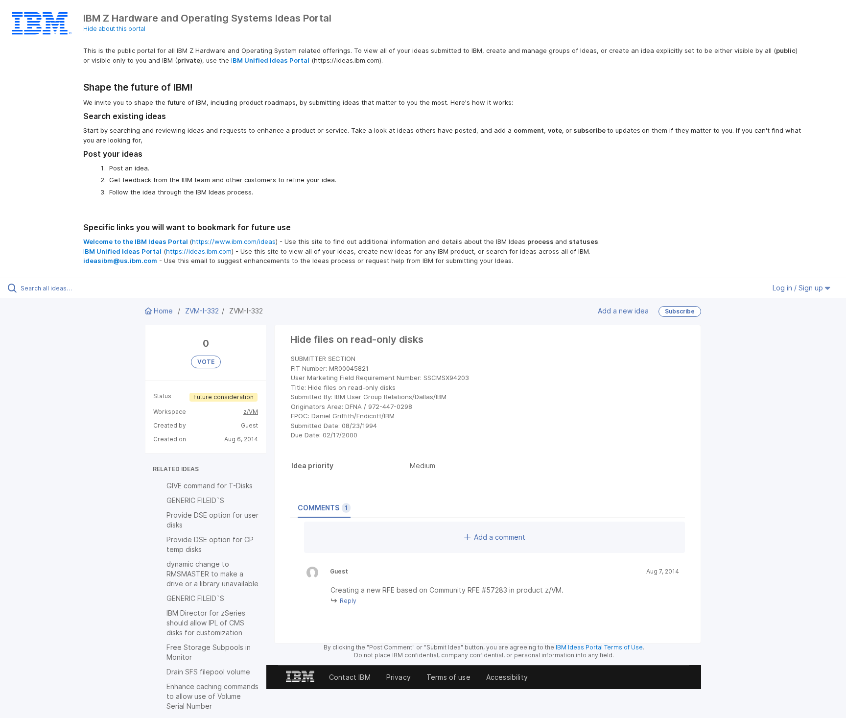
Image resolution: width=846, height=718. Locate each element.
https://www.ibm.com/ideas (234, 241)
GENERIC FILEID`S (195, 500)
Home (163, 311)
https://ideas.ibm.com (199, 251)
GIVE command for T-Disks (209, 485)
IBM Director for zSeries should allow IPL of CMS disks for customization (205, 623)
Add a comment (499, 537)
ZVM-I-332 (202, 311)
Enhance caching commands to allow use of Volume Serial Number (212, 696)
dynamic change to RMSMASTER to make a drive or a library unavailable (212, 574)
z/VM (250, 411)
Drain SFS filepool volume (208, 672)
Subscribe (680, 311)
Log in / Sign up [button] (799, 288)
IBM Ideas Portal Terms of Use (599, 647)
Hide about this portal (114, 28)
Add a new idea (623, 311)
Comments (323, 507)
